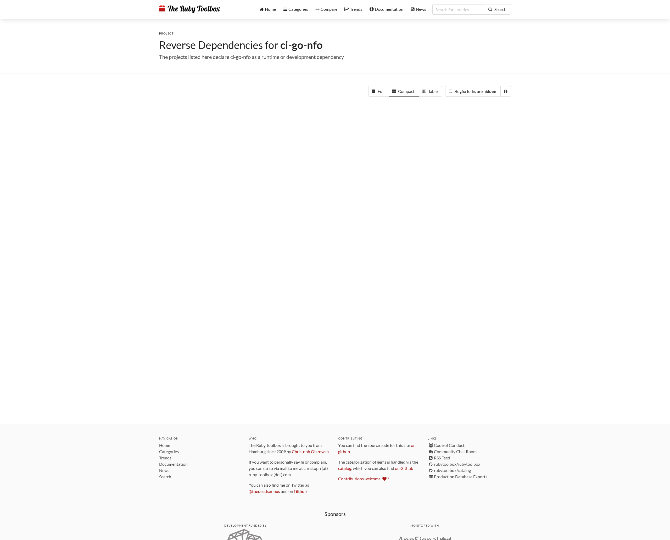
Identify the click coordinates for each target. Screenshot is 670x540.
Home (164, 445)
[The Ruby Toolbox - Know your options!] (189, 9)
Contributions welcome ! (363, 478)
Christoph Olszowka (310, 451)
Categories (169, 451)
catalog (344, 468)
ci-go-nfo (301, 45)
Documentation (173, 464)
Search (165, 476)
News (164, 470)
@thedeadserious (264, 491)
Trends (165, 457)
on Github (404, 468)
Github (300, 491)
